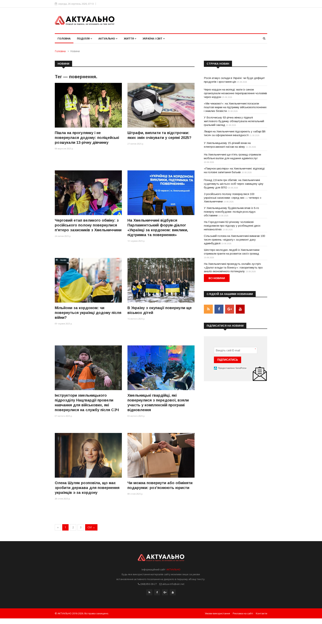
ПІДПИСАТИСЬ (227, 359)
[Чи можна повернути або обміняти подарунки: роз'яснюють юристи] (161, 455)
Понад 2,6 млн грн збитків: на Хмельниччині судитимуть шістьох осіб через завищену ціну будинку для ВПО (233, 183)
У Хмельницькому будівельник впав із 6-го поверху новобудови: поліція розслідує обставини (231, 211)
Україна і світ (153, 38)
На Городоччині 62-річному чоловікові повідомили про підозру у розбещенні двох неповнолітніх (232, 225)
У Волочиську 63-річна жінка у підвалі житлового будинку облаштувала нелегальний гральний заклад (234, 121)
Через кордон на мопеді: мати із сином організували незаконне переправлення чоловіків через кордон (235, 93)
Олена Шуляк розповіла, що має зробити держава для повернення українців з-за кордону (87, 488)
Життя (129, 38)
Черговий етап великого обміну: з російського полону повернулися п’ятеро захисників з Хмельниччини (88, 225)
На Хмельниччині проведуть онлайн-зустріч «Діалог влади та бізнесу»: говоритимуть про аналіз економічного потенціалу (233, 267)
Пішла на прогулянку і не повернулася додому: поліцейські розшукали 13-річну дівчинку (87, 138)
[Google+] (165, 592)
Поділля (83, 38)
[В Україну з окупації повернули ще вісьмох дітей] (161, 280)
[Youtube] (173, 592)
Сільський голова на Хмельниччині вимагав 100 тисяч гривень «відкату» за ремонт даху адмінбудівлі (234, 239)
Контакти (261, 613)
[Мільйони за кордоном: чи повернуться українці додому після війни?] (88, 280)
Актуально (107, 38)
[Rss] (149, 592)
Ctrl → (91, 527)
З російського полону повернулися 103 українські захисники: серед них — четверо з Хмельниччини (232, 197)
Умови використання (217, 613)
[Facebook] (157, 592)
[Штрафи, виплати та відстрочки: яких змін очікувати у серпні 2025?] (161, 105)
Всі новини (217, 278)
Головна (64, 38)
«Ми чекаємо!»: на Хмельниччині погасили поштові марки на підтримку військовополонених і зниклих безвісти (235, 107)
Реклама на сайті (243, 613)
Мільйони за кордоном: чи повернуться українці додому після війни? (88, 313)
